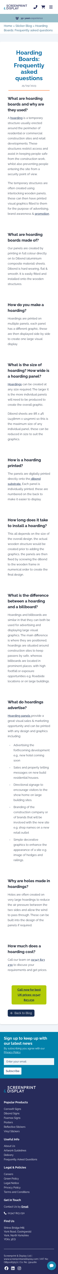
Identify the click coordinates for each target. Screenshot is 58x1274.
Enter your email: (16, 1061)
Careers (8, 1174)
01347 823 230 (16, 1213)
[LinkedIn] (12, 1268)
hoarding (16, 118)
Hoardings (15, 384)
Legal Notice (11, 1183)
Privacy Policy (12, 1052)
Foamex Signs (12, 1117)
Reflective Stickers (14, 1126)
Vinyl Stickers (12, 1131)
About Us (9, 1146)
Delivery (9, 1154)
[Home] (15, 7)
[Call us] (35, 7)
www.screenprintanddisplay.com (21, 1259)
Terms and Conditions (17, 1192)
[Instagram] (19, 1268)
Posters (8, 1122)
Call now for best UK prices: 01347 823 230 (29, 995)
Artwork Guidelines (15, 1150)
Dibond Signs (11, 1113)
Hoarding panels (19, 715)
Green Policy (11, 1178)
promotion (42, 213)
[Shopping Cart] (43, 7)
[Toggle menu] (51, 7)
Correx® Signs (12, 1108)
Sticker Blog (23, 25)
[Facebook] (6, 1268)
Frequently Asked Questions (20, 1159)
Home (8, 25)
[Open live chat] (51, 1265)
